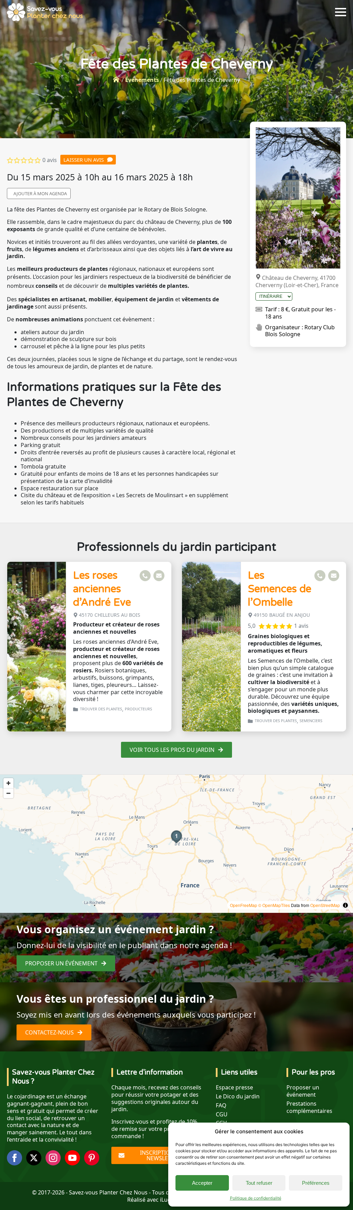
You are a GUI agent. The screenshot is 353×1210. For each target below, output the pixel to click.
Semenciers (311, 720)
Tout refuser (259, 1183)
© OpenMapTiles (274, 905)
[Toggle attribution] (345, 905)
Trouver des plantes (101, 708)
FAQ (221, 1105)
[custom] (91, 1157)
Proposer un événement (302, 1091)
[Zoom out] (8, 793)
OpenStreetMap (325, 905)
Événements (142, 80)
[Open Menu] (340, 12)
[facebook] (14, 1157)
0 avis (49, 160)
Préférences (316, 1183)
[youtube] (72, 1157)
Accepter (202, 1183)
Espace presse (234, 1087)
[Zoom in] (8, 783)
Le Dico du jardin (238, 1096)
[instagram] (53, 1157)
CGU (222, 1114)
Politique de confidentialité (255, 1198)
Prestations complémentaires (309, 1107)
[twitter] (33, 1157)
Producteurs (138, 709)
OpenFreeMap (243, 905)
